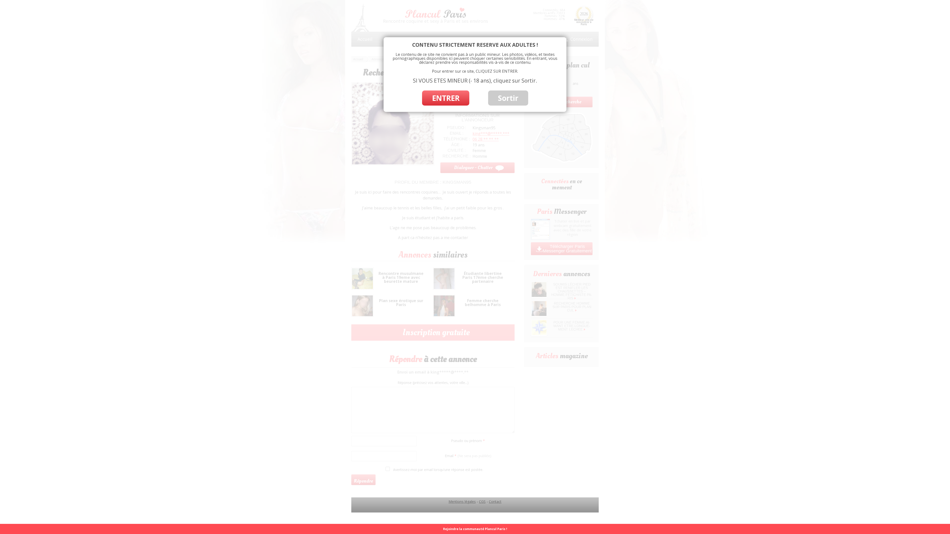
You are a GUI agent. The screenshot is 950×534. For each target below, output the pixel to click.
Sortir (508, 98)
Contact (495, 501)
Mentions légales (462, 501)
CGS (482, 501)
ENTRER (445, 98)
